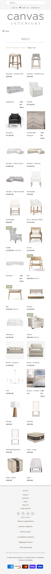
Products (25, 39)
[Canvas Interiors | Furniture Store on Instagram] (28, 513)
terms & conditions (26, 526)
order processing (25, 547)
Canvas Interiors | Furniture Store (23, 557)
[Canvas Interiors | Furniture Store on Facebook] (18, 513)
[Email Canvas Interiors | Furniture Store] (32, 513)
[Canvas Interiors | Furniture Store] (25, 19)
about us (25, 505)
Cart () (25, 8)
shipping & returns (26, 542)
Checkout (35, 8)
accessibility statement (25, 537)
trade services (25, 508)
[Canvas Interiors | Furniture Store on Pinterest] (23, 513)
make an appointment (25, 521)
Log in (14, 8)
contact (25, 495)
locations (25, 498)
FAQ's (26, 501)
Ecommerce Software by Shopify (31, 558)
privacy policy (25, 532)
